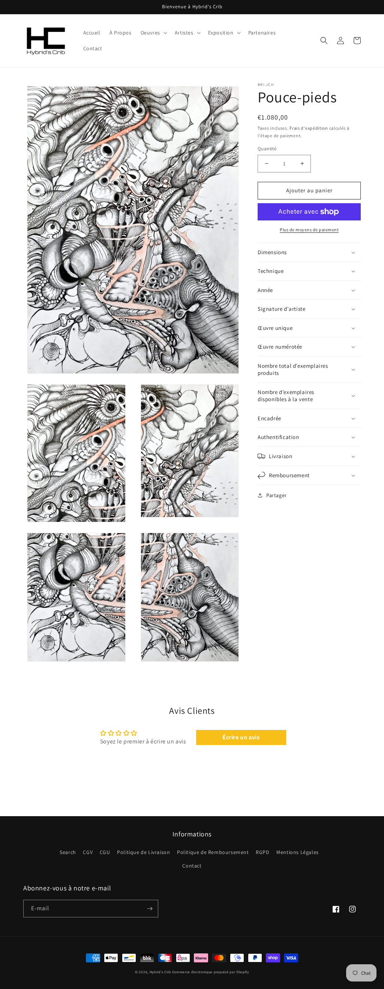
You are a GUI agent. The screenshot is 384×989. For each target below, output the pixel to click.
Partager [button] (276, 495)
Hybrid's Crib (160, 972)
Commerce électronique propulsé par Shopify (210, 972)
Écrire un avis (241, 737)
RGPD (262, 852)
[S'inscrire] (149, 908)
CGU (105, 852)
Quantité (267, 148)
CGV (88, 852)
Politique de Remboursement (213, 852)
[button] (153, 32)
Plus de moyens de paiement (309, 229)
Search (68, 852)
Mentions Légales (297, 852)
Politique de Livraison (143, 852)
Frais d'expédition (309, 128)
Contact (191, 865)
